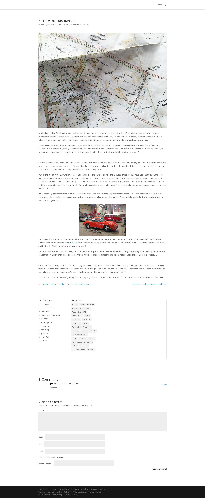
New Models (43, 319)
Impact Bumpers (66, 495)
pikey (74, 242)
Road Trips (42, 340)
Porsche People (44, 330)
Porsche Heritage (78, 331)
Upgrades (91, 350)
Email (41, 444)
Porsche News (44, 326)
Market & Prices (44, 311)
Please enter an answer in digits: (50, 457)
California (90, 304)
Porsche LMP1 (91, 331)
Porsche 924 (87, 327)
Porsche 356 (84, 323)
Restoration (84, 346)
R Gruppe (75, 350)
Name (41, 437)
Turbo (83, 350)
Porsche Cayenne (45, 322)
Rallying (74, 346)
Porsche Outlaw (77, 338)
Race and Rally (44, 337)
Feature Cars (76, 312)
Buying (82, 304)
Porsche (75, 323)
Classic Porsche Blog (71, 25)
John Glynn (45, 25)
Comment (43, 410)
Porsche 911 (76, 327)
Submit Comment (159, 469)
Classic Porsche (77, 308)
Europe (87, 308)
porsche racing (90, 338)
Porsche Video (77, 342)
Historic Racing (77, 316)
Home (159, 5)
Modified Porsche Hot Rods (49, 315)
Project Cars (84, 25)
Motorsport (76, 319)
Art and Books (43, 304)
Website (41, 451)
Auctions (75, 304)
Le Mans (87, 316)
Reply (164, 384)
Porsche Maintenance (79, 335)
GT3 (84, 312)
